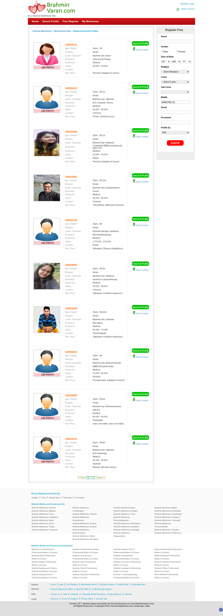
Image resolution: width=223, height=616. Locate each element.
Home (35, 21)
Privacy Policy (87, 599)
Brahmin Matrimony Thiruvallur (167, 520)
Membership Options (103, 589)
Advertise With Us (83, 589)
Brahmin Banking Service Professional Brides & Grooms (44, 576)
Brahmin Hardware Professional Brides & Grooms (127, 569)
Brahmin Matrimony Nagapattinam (122, 534)
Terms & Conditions (69, 599)
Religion (35, 498)
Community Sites (138, 584)
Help (65, 594)
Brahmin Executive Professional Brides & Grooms (127, 563)
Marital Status (54, 498)
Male (165, 51)
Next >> (101, 477)
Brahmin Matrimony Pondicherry (168, 533)
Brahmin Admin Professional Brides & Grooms (43, 557)
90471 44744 (188, 9)
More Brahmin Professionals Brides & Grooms (166, 576)
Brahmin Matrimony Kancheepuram (81, 531)
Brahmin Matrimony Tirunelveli (44, 530)
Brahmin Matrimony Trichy (43, 514)
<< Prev (81, 477)
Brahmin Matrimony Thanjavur (167, 517)
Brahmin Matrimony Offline (62, 589)
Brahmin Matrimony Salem (43, 520)
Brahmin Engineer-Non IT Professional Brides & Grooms (126, 550)
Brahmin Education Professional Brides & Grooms (86, 576)
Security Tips (101, 599)
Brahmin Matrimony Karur (124, 508)
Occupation (79, 498)
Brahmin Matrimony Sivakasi (85, 527)
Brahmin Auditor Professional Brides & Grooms (44, 563)
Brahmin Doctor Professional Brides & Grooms (85, 569)
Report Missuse (115, 594)
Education (67, 498)
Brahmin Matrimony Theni (124, 514)
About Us (55, 599)
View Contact (141, 50)
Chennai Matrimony (42, 31)
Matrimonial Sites (62, 31)
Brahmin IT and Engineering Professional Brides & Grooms (126, 576)
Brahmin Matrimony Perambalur (168, 511)
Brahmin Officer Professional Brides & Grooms (167, 569)
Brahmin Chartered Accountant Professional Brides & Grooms (86, 550)
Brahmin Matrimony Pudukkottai (168, 514)
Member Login (187, 4)
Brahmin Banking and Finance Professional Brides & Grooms (44, 569)
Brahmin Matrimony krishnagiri (126, 530)
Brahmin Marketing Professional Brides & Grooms (168, 550)
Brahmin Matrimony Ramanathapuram (122, 518)
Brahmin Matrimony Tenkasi (84, 523)
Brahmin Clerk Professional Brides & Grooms (84, 563)
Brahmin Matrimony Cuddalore (126, 527)
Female (181, 51)
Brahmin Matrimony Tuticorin (85, 514)
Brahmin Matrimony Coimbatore (45, 517)
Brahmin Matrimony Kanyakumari (81, 518)
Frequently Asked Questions (94, 594)
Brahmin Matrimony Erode (43, 523)
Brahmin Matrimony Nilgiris (166, 508)
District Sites (123, 584)
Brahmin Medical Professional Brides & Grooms (167, 557)
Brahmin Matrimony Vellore (84, 536)
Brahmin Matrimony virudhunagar (81, 509)
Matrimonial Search (89, 584)
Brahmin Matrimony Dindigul (125, 511)
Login (61, 584)
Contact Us (55, 594)
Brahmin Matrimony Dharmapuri (127, 523)
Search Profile (50, 21)
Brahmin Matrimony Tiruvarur (167, 530)
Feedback (74, 594)
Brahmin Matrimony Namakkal (85, 539)
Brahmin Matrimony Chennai (44, 508)
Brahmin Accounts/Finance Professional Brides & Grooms (44, 550)
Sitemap (128, 594)
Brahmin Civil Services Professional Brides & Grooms (85, 557)
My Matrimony (90, 21)
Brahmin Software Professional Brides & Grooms (167, 563)
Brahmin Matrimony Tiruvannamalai (163, 525)
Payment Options (107, 584)
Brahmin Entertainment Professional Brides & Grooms (126, 557)
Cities (43, 498)
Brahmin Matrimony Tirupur (43, 527)
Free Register (70, 21)
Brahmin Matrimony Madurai (43, 511)
